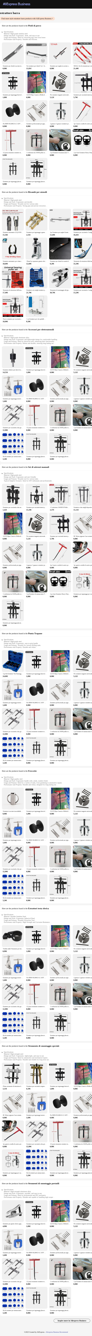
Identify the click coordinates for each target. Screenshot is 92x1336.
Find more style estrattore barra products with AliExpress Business (26, 19)
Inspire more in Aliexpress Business (72, 1321)
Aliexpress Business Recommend (57, 1332)
